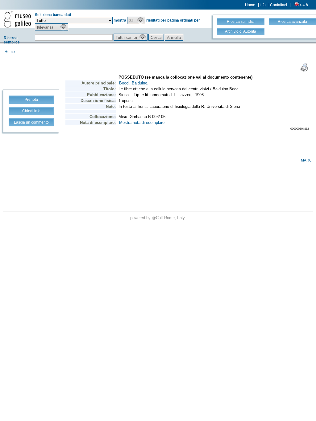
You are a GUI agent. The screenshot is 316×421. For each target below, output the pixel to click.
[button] (136, 20)
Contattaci (278, 5)
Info (263, 5)
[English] (296, 5)
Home (250, 5)
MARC (306, 160)
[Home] (17, 19)
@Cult (158, 217)
